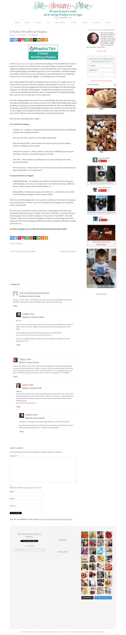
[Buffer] (35, 40)
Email (12, 498)
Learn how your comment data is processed (55, 519)
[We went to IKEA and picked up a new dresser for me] (92, 582)
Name (12, 491)
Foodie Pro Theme (42, 632)
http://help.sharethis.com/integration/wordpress (34, 335)
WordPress (101, 632)
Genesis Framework (78, 632)
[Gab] (27, 40)
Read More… (101, 47)
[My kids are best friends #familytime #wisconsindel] (84, 550)
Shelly (25, 385)
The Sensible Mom (63, 9)
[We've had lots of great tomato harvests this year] (84, 535)
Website (13, 506)
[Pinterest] (19, 40)
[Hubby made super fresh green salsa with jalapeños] (92, 566)
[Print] (42, 40)
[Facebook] (11, 40)
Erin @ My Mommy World (31, 293)
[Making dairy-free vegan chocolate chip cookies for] (100, 543)
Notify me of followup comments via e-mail (25, 488)
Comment (14, 456)
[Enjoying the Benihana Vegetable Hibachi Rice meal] (108, 543)
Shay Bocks (55, 632)
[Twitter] (15, 40)
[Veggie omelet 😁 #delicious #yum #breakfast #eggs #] (100, 558)
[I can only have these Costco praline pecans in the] (92, 590)
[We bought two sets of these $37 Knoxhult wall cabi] (84, 558)
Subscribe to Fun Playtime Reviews (101, 212)
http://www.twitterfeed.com (26, 403)
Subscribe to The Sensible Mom (101, 183)
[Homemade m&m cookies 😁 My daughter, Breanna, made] (100, 590)
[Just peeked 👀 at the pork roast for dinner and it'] (84, 582)
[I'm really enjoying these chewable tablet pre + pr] (108, 550)
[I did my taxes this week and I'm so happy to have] (108, 590)
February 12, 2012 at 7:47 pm (29, 296)
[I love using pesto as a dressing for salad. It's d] (92, 535)
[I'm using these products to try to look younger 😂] (92, 574)
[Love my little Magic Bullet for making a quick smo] (108, 574)
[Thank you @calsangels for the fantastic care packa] (100, 574)
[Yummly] (31, 40)
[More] (46, 40)
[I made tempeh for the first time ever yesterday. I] (84, 574)
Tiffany (22, 359)
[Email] (38, 40)
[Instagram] (23, 40)
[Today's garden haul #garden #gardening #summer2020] (84, 566)
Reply (15, 305)
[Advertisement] (26, 266)
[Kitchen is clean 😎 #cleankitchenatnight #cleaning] (108, 558)
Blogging (19, 243)
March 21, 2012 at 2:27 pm (31, 388)
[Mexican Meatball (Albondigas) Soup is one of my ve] (108, 582)
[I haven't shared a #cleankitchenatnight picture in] (100, 582)
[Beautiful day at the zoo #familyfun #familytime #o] (92, 550)
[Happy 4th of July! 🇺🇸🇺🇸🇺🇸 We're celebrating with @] (100, 566)
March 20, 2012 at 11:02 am (29, 362)
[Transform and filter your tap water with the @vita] (100, 535)
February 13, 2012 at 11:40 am (33, 317)
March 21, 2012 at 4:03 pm (35, 418)
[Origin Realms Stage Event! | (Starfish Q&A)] (101, 233)
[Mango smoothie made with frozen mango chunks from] (84, 590)
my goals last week (22, 64)
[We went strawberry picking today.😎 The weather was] (92, 543)
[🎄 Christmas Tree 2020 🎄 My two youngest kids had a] (92, 558)
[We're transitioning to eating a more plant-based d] (84, 543)
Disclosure (63, 540)
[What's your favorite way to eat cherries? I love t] (108, 535)
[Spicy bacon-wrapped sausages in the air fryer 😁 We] (108, 566)
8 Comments (33, 35)
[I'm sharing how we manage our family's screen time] (100, 550)
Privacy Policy (101, 294)
